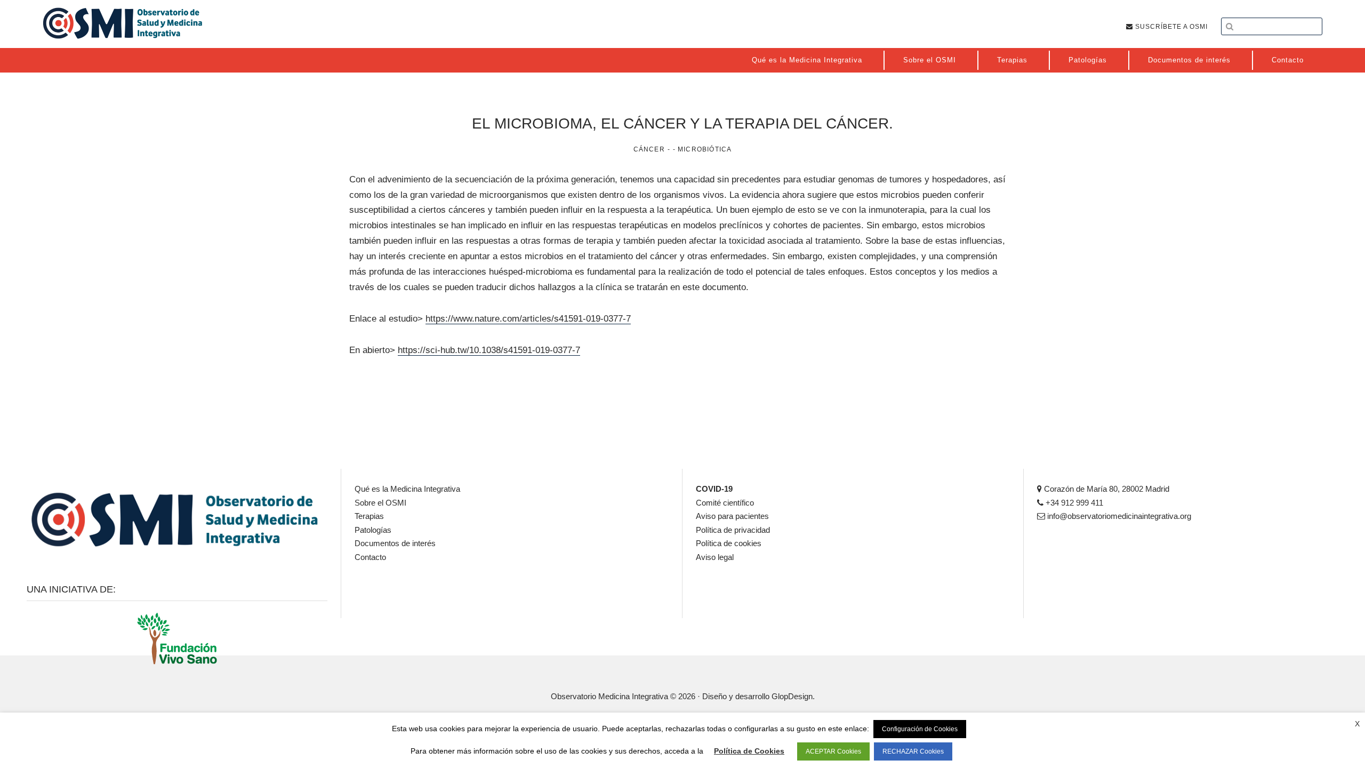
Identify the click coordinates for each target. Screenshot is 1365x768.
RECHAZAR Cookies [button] (913, 751)
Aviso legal (715, 557)
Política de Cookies (749, 751)
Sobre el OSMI (380, 502)
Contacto (370, 557)
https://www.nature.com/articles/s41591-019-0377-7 (528, 319)
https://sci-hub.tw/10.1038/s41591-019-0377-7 (489, 350)
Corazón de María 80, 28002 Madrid (1105, 488)
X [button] (1357, 723)
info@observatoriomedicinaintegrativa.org (1118, 516)
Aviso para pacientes (732, 516)
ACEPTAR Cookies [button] (833, 751)
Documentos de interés (395, 543)
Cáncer (649, 149)
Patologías (373, 529)
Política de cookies (728, 543)
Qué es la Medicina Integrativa (407, 488)
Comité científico (725, 502)
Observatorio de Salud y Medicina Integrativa (123, 23)
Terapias (369, 516)
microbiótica (705, 149)
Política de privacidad (733, 529)
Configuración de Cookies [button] (920, 729)
